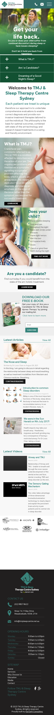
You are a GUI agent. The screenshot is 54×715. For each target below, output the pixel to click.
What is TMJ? (26, 59)
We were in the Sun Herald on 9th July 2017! (36, 420)
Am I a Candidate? (28, 67)
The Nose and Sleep (15, 361)
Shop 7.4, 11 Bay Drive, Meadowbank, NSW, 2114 (25, 612)
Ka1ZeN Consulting (34, 711)
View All (46, 340)
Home (10, 669)
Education (12, 677)
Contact (11, 683)
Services (11, 671)
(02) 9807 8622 (21, 604)
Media (10, 680)
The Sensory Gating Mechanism (38, 485)
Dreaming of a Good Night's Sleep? (29, 77)
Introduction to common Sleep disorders (35, 389)
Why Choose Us (15, 674)
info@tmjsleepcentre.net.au (26, 621)
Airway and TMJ (36, 457)
